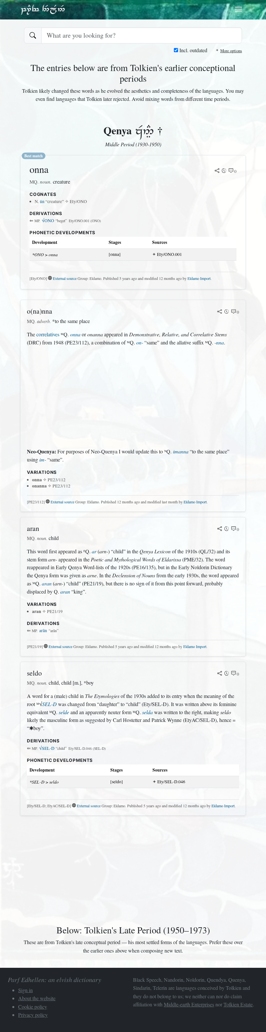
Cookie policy (32, 1006)
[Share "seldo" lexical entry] (219, 674)
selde (64, 712)
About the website (36, 998)
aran (47, 583)
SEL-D (49, 704)
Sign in (25, 990)
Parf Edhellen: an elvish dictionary (43, 9)
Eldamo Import (199, 278)
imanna (180, 451)
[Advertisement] (133, 397)
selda (147, 712)
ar (94, 551)
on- (139, 342)
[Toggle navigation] (238, 9)
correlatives (47, 334)
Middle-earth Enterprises (189, 1004)
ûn (42, 201)
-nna (219, 342)
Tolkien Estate (238, 1004)
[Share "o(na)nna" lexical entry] (219, 312)
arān (43, 630)
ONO (48, 220)
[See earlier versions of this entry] (224, 171)
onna (75, 334)
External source (65, 278)
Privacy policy (33, 1014)
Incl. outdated (192, 50)
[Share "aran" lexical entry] (219, 529)
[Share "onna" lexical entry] (217, 171)
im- (42, 459)
